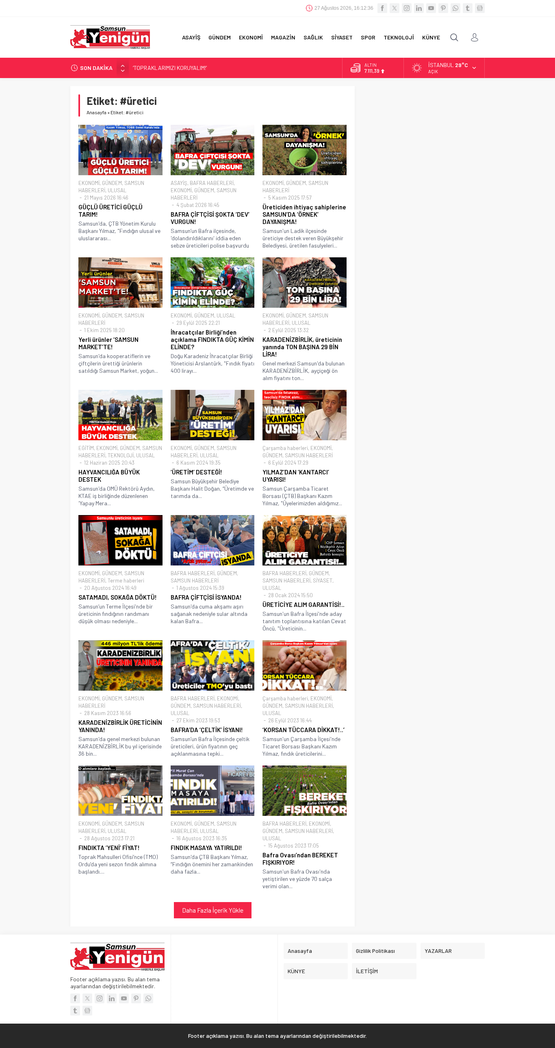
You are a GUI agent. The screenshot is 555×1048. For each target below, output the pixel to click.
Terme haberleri (126, 580)
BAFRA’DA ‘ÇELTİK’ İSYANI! (207, 729)
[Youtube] (431, 8)
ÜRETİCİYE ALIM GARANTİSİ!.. (303, 604)
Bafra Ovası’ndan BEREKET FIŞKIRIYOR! (300, 858)
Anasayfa (96, 112)
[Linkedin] (419, 8)
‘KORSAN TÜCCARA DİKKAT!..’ (303, 729)
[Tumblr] (468, 8)
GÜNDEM (112, 183)
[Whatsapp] (455, 8)
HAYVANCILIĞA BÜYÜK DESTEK (109, 475)
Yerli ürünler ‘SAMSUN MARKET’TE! (108, 343)
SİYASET (322, 580)
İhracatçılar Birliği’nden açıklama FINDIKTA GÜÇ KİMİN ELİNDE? (212, 339)
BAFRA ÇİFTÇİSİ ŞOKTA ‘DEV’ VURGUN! (210, 218)
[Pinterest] (443, 8)
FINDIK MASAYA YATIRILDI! (206, 847)
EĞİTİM (86, 448)
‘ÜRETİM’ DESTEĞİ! (196, 472)
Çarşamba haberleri (285, 448)
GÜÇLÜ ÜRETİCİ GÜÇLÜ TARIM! (110, 210)
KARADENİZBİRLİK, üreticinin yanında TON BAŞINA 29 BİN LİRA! (302, 347)
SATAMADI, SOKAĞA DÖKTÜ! (117, 597)
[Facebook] (382, 8)
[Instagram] (407, 8)
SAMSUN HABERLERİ (309, 455)
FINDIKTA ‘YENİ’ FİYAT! (109, 847)
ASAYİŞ (179, 183)
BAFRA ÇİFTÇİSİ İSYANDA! (206, 597)
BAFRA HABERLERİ (212, 183)
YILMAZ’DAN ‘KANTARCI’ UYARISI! (295, 475)
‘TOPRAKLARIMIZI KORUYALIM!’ (170, 67)
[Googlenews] (480, 8)
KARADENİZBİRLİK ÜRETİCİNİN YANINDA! (120, 726)
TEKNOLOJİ (121, 455)
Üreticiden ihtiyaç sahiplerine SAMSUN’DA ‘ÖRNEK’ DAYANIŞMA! (304, 214)
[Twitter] (394, 8)
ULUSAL (117, 190)
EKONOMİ (89, 183)
